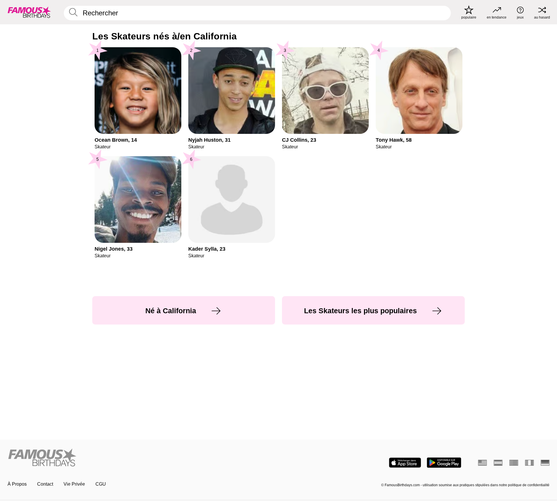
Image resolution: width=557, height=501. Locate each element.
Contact (45, 484)
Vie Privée (74, 484)
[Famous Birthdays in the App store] (405, 463)
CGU (100, 484)
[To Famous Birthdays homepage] (29, 12)
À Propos (17, 484)
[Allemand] (545, 463)
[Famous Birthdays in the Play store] (444, 463)
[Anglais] (482, 463)
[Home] (141, 458)
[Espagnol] (498, 463)
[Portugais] (513, 463)
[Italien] (529, 463)
